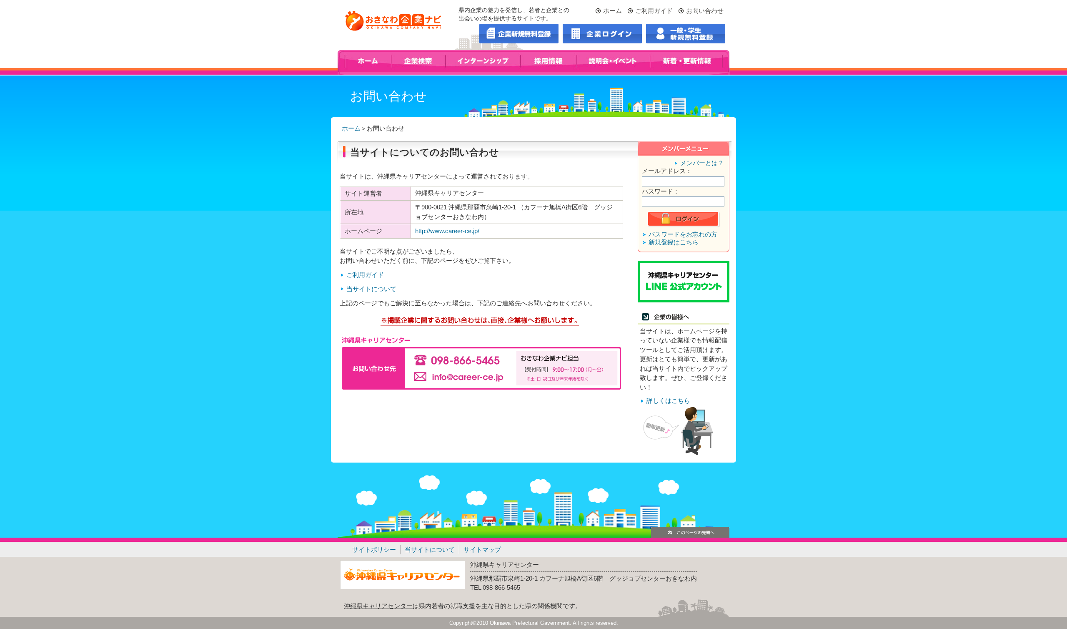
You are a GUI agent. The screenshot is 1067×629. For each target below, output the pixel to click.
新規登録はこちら (674, 242)
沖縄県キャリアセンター (378, 605)
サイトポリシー (374, 549)
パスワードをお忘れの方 (683, 234)
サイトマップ (482, 549)
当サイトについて (371, 288)
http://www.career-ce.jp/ (447, 230)
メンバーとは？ (702, 162)
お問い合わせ (705, 10)
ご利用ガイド (654, 10)
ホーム (612, 10)
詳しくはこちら (668, 400)
